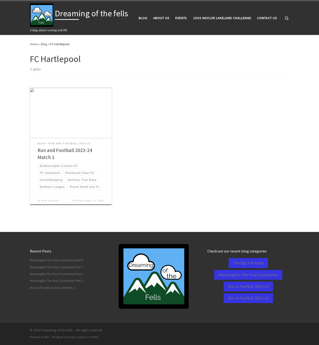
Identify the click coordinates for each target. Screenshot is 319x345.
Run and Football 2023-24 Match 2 (52, 288)
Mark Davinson (50, 201)
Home (34, 44)
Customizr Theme (87, 337)
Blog (44, 44)
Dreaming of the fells (57, 330)
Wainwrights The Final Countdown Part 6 (56, 274)
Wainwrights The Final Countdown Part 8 (56, 260)
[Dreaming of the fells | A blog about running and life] (41, 14)
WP (47, 337)
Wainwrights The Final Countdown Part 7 (56, 267)
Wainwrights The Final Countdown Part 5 (56, 281)
